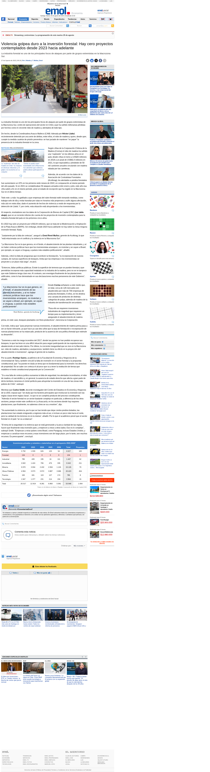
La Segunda (103, 1)
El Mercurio (12, 1)
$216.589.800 (96, 496)
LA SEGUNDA (85, 762)
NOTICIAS (5, 756)
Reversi (93, 233)
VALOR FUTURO (103, 760)
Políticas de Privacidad (43, 770)
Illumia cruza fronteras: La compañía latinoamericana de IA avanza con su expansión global (55, 678)
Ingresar (100, 13)
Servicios (92, 19)
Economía (23, 19)
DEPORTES (6, 760)
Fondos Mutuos (46, 22)
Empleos (72, 1)
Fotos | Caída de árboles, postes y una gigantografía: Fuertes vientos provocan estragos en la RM (102, 419)
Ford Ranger (104, 520)
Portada (10, 22)
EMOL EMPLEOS (50, 760)
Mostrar (57, 5)
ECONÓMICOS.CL (103, 756)
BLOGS (68, 762)
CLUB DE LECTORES (72, 756)
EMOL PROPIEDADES (51, 758)
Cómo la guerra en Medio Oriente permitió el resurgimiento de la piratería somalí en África (101, 183)
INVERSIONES (85, 758)
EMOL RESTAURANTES (30, 764)
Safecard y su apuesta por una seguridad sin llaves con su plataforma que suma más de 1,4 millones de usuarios (101, 112)
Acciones (36, 22)
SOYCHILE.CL (85, 764)
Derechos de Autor (29, 770)
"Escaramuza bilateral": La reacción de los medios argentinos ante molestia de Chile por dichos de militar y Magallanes (102, 362)
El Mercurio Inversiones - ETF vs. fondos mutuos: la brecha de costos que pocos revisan (11, 679)
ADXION (100, 758)
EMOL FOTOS (27, 762)
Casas (95, 1)
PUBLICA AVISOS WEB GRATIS (102, 480)
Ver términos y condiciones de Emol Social (44, 599)
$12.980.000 (106, 534)
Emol (4, 1)
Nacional (11, 19)
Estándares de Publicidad (83, 770)
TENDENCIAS (27, 756)
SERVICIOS (26, 758)
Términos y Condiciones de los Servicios (63, 770)
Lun (111, 1)
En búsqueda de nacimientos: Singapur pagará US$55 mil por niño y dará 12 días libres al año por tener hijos (76, 626)
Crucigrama (94, 256)
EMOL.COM (69, 758)
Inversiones (43, 1)
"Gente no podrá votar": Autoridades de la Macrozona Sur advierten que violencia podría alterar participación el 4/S (33, 168)
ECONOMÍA (6, 758)
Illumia (48, 661)
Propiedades (61, 1)
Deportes (34, 19)
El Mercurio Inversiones (11, 661)
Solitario (93, 299)
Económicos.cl (82, 1)
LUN (82, 760)
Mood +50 (70, 661)
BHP (24, 661)
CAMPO (83, 756)
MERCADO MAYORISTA (101, 762)
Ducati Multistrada (106, 532)
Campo (35, 1)
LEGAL (68, 764)
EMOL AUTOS (49, 756)
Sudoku (93, 322)
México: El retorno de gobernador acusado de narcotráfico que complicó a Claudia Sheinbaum (101, 162)
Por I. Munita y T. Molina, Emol (32, 60)
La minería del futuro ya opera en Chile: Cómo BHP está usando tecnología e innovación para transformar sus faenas (33, 679)
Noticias (17, 22)
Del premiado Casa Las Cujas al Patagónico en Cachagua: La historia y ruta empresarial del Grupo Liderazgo (101, 89)
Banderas (93, 210)
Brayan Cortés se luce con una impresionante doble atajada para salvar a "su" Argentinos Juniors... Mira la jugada (101, 463)
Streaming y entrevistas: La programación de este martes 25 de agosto (44, 35)
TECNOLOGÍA (6, 764)
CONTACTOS (49, 762)
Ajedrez (93, 276)
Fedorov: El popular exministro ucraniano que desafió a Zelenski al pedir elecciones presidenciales (102, 141)
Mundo (46, 19)
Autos (52, 1)
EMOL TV (26, 760)
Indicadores (63, 22)
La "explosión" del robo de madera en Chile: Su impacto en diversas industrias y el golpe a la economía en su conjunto (11, 168)
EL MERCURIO (70, 760)
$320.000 (104, 512)
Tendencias (72, 19)
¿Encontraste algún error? (47, 495)
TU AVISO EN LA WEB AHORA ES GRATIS (102, 542)
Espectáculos (59, 19)
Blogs (21, 1)
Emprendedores (26, 22)
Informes (55, 22)
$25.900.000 (106, 522)
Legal (28, 1)
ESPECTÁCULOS (7, 762)
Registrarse (108, 13)
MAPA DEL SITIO (50, 764)
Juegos (94, 192)
